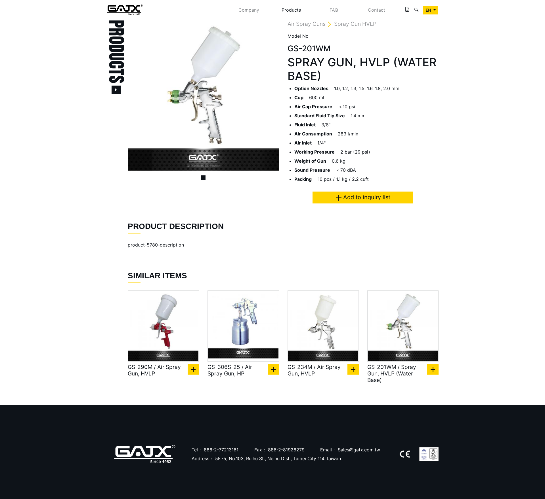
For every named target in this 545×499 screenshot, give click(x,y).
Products (291, 10)
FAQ (334, 10)
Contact (376, 10)
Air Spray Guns (307, 23)
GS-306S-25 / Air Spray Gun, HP (229, 370)
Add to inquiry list (365, 197)
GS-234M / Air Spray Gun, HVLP (314, 370)
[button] (139, 95)
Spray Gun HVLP (355, 23)
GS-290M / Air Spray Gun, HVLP (154, 370)
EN (429, 10)
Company (248, 10)
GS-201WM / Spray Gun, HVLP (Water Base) (391, 373)
